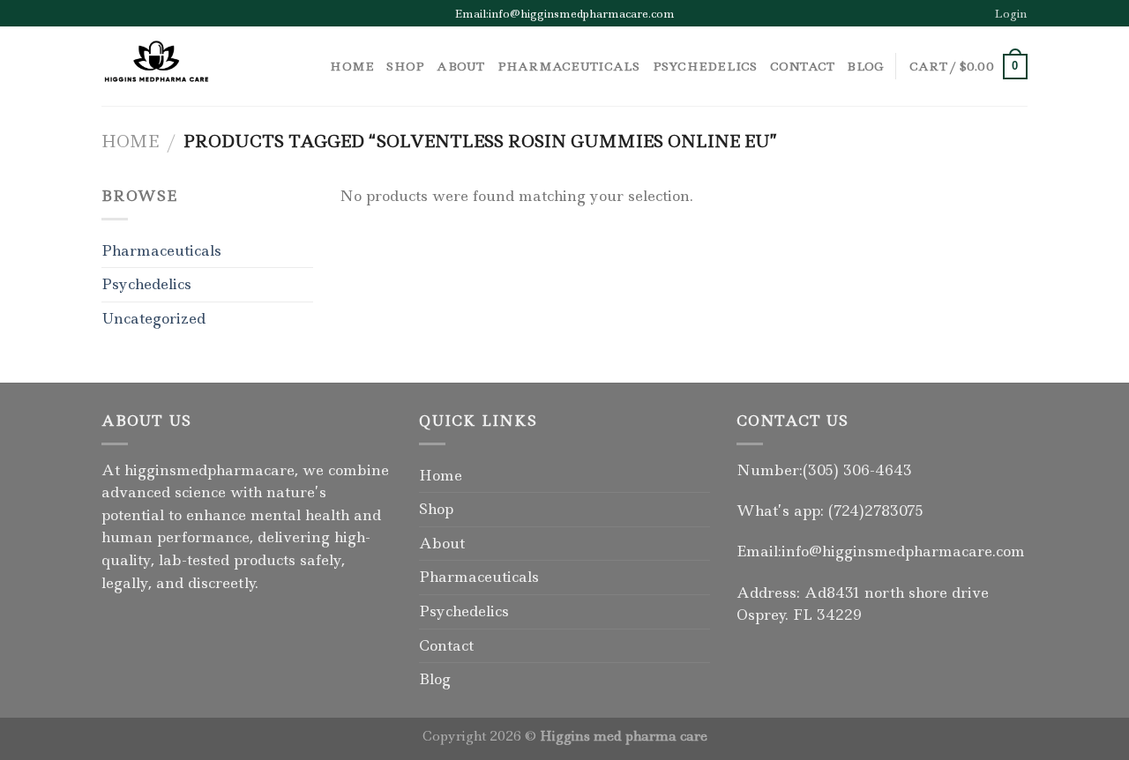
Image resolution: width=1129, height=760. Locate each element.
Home (352, 66)
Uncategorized (153, 318)
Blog (865, 66)
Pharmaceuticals (568, 66)
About (460, 66)
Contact (802, 66)
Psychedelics (705, 66)
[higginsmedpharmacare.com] (189, 66)
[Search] (311, 66)
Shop (405, 66)
